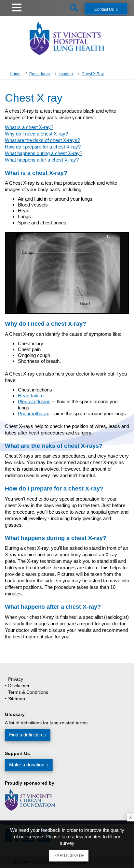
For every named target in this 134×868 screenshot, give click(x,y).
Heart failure (31, 395)
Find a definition (25, 734)
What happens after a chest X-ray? (42, 160)
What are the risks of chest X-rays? (42, 140)
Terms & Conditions (28, 692)
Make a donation (26, 764)
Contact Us (104, 9)
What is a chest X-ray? (29, 127)
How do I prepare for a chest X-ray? (43, 146)
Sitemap (16, 698)
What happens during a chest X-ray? (43, 153)
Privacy (15, 679)
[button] (16, 6)
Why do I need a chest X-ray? (36, 133)
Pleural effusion (34, 401)
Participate (68, 855)
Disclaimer (19, 685)
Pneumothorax (33, 413)
